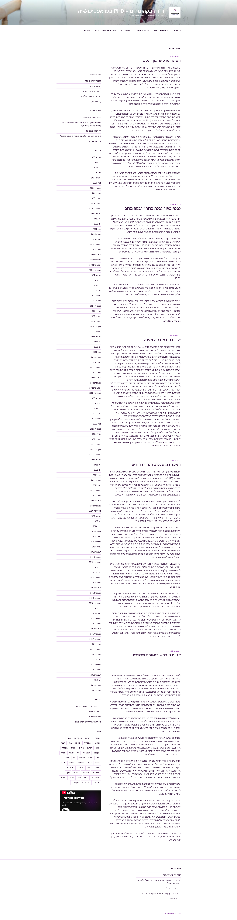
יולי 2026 (97, 162)
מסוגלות (70, 767)
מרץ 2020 (97, 536)
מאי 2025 (97, 229)
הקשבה (97, 753)
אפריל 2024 (96, 296)
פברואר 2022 (95, 429)
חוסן (98, 758)
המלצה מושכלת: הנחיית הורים (156, 464)
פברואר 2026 (95, 188)
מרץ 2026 (97, 183)
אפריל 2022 (96, 419)
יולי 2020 (97, 521)
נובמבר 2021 (95, 444)
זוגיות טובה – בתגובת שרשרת (157, 655)
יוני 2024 (97, 285)
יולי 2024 (97, 280)
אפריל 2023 (96, 357)
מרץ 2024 (97, 301)
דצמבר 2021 (96, 439)
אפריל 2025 (96, 234)
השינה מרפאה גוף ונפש (162, 61)
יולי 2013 (97, 680)
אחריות (88, 738)
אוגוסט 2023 (96, 337)
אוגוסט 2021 (96, 459)
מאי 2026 (97, 173)
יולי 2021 (97, 465)
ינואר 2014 (96, 670)
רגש (85, 777)
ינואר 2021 (96, 495)
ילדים (97, 763)
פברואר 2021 (95, 490)
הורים (81, 748)
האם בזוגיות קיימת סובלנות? (72, 136)
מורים (97, 767)
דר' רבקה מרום (95, 131)
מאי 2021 (97, 475)
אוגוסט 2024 (96, 275)
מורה (63, 763)
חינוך (90, 758)
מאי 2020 (97, 526)
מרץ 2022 (97, 424)
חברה (63, 753)
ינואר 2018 (96, 624)
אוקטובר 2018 (95, 598)
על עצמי (177, 30)
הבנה (63, 743)
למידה (71, 763)
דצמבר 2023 (96, 316)
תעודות (86, 118)
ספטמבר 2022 (95, 393)
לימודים (81, 763)
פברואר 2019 (95, 577)
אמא (69, 738)
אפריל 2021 (96, 480)
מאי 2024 (97, 290)
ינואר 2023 (96, 372)
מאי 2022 (97, 413)
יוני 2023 (97, 347)
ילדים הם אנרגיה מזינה (162, 340)
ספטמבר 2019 (95, 562)
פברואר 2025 (95, 244)
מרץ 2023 (97, 362)
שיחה (72, 777)
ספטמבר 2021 (95, 454)
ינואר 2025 (96, 249)
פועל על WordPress (173, 913)
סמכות (76, 772)
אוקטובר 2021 (95, 449)
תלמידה (96, 782)
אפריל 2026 (96, 178)
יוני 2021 (97, 470)
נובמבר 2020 (95, 506)
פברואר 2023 (95, 367)
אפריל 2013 (96, 685)
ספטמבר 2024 (95, 270)
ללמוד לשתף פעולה (93, 81)
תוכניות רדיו (126, 30)
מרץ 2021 (97, 485)
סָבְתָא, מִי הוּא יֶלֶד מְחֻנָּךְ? (91, 126)
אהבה (97, 738)
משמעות (96, 772)
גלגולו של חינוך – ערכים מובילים (88, 706)
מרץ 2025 (97, 239)
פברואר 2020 (95, 542)
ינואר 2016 (96, 644)
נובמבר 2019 (95, 557)
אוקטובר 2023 (95, 326)
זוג (78, 753)
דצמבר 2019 (96, 552)
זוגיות (71, 753)
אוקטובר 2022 (95, 388)
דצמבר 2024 (96, 255)
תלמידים (85, 782)
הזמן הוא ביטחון (94, 86)
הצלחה (65, 748)
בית (70, 743)
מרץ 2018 (97, 613)
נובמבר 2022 (95, 383)
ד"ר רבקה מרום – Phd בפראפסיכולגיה (121, 11)
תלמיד (63, 777)
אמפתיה (87, 743)
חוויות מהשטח (143, 30)
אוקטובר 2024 (95, 265)
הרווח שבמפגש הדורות (91, 91)
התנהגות (86, 753)
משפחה (85, 772)
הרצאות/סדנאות (161, 30)
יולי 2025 (97, 219)
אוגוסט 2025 (96, 214)
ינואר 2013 (96, 690)
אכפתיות (78, 738)
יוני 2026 (97, 167)
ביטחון (77, 743)
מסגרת (80, 767)
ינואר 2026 (96, 193)
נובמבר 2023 (95, 321)
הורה (98, 748)
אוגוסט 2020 (96, 516)
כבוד (89, 763)
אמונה (97, 743)
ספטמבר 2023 (95, 331)
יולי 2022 (97, 403)
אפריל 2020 (96, 531)
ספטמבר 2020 (95, 511)
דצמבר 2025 (96, 198)
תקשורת (75, 782)
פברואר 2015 (95, 649)
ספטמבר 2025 (95, 208)
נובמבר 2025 (95, 203)
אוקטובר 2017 (95, 639)
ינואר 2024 (96, 311)
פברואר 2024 (95, 306)
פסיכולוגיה (95, 777)
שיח (79, 777)
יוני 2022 (97, 408)
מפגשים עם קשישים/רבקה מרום (88, 722)
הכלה (73, 748)
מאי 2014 (97, 659)
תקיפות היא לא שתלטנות (91, 96)
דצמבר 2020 (96, 501)
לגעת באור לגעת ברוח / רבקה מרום (152, 208)
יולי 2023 (97, 342)
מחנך (89, 767)
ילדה (67, 758)
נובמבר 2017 (95, 634)
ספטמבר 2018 (95, 603)
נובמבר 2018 (95, 593)
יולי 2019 (97, 567)
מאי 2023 (97, 352)
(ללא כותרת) (96, 101)
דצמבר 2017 (96, 629)
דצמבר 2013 (96, 675)
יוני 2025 (97, 224)
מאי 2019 (97, 572)
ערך (68, 772)
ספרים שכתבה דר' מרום (105, 30)
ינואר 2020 (96, 547)
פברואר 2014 (95, 665)
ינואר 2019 (96, 583)
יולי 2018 (97, 608)
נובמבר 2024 (95, 260)
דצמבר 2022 (96, 378)
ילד (74, 758)
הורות (89, 748)
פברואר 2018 (95, 618)
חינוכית (82, 758)
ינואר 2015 (96, 654)
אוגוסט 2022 (96, 398)
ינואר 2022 (96, 434)
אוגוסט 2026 (96, 157)
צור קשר (86, 30)
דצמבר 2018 (96, 588)
